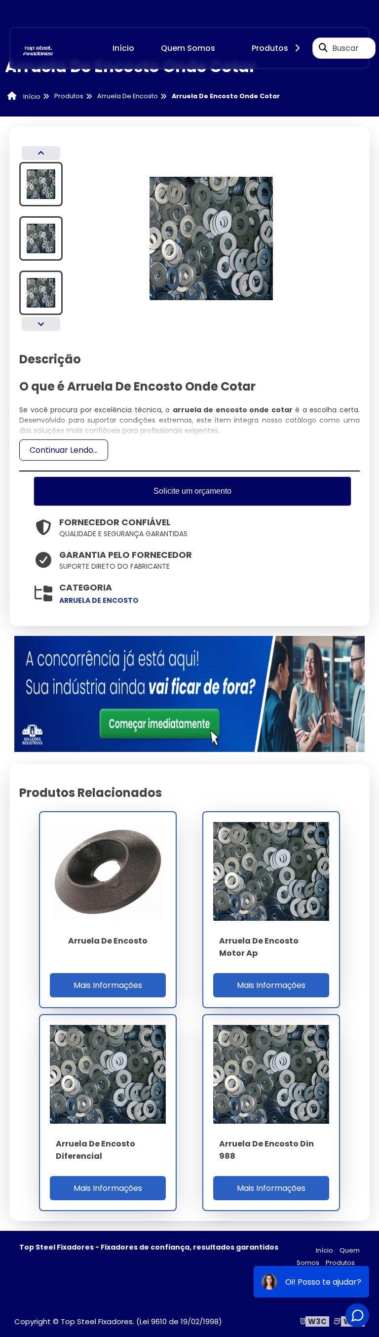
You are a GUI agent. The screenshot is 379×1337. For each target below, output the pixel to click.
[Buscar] (323, 48)
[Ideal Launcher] (189, 693)
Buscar (345, 48)
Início (123, 48)
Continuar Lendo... (64, 450)
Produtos (270, 48)
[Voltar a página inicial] (38, 48)
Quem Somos (188, 48)
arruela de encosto (99, 600)
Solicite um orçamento (192, 491)
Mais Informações (108, 985)
